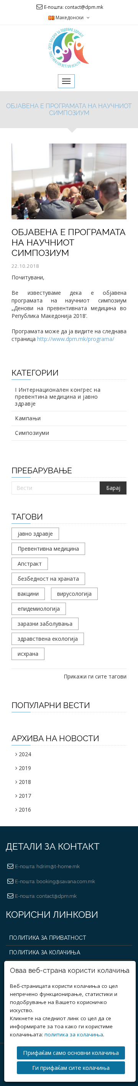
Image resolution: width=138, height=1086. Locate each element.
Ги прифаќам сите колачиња (71, 1067)
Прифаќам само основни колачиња (71, 1052)
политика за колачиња (73, 1034)
